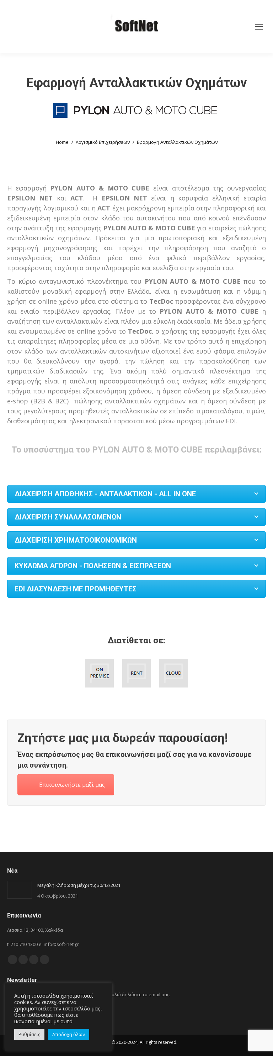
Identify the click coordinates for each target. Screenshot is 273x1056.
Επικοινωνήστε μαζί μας (72, 785)
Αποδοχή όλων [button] (68, 1034)
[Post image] (19, 890)
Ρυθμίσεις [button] (29, 1034)
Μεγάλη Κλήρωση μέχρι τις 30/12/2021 (79, 885)
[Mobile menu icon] (259, 27)
